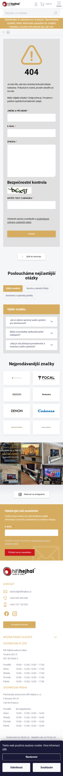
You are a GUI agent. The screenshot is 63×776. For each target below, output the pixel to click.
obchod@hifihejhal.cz (20, 591)
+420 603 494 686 (19, 598)
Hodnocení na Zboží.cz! (18, 737)
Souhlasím (47, 767)
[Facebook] (6, 613)
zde (4, 749)
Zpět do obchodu (33, 256)
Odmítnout (16, 767)
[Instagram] (14, 613)
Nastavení (31, 756)
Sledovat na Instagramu (34, 494)
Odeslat (31, 234)
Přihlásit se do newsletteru (19, 552)
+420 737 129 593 (19, 604)
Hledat (55, 13)
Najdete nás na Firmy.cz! (43, 737)
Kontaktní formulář (19, 625)
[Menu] (59, 4)
